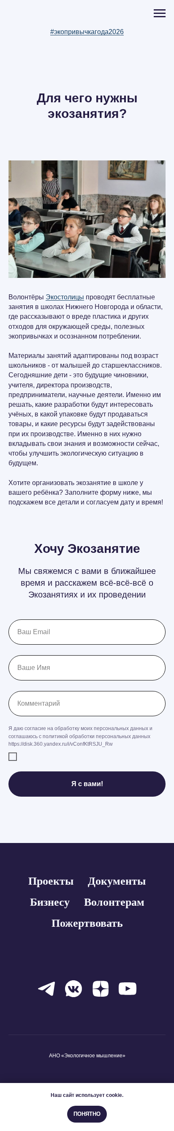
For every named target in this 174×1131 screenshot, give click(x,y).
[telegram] (46, 988)
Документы (117, 881)
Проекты (50, 881)
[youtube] (127, 988)
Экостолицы (65, 297)
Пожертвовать (87, 923)
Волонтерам (114, 902)
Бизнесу (50, 902)
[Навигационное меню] (160, 13)
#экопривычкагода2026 (87, 31)
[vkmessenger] (73, 988)
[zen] (100, 988)
